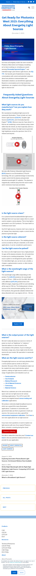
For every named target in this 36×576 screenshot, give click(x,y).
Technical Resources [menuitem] (8, 543)
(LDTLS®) (10, 120)
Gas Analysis (9, 379)
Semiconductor (10, 376)
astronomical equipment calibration (13, 415)
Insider (5, 445)
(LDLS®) (18, 117)
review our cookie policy (15, 562)
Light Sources (8, 449)
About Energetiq (16, 445)
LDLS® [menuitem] (4, 532)
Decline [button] (22, 572)
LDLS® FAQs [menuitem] (6, 546)
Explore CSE (18, 324)
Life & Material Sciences (13, 383)
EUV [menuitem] (3, 536)
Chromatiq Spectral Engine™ (16, 69)
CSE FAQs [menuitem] (5, 550)
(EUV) (4, 173)
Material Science (10, 388)
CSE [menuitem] (3, 530)
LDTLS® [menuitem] (4, 534)
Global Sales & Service (19, 2)
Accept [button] (14, 572)
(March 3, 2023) (6, 464)
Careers (8, 2)
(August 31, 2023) (7, 456)
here (30, 415)
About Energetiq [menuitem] (7, 559)
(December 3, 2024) (7, 475)
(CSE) (10, 122)
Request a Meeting (9, 431)
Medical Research (11, 381)
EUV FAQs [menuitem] (5, 552)
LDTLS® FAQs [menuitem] (6, 548)
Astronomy (9, 385)
